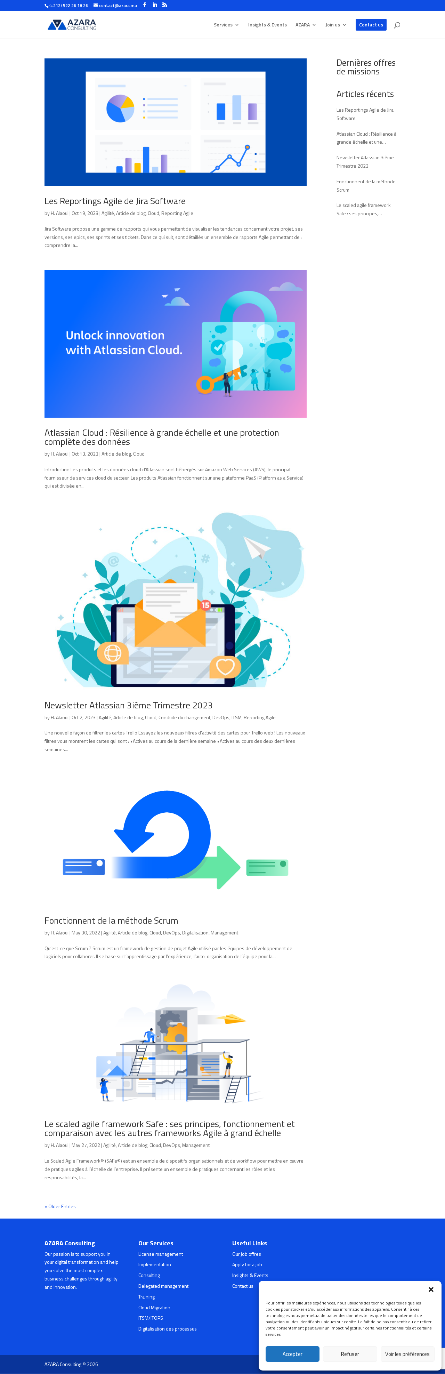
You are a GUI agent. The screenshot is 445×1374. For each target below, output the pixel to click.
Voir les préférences (407, 1354)
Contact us (371, 24)
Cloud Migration (154, 1307)
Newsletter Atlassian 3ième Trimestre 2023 (128, 705)
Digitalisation (195, 932)
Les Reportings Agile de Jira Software (115, 201)
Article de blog (131, 213)
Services (223, 25)
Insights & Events (267, 25)
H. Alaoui (59, 213)
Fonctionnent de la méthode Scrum (111, 920)
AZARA (303, 25)
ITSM (237, 717)
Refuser (350, 1354)
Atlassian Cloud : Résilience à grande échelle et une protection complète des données (161, 437)
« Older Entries (60, 1206)
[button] (431, 1289)
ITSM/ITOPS (150, 1317)
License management (160, 1254)
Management (224, 932)
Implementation (154, 1264)
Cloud (153, 213)
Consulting (149, 1275)
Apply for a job (247, 1264)
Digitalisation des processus (167, 1328)
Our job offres (246, 1254)
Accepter (292, 1354)
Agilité (108, 213)
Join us (332, 25)
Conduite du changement (184, 717)
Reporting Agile (177, 213)
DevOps (220, 717)
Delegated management (163, 1285)
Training (146, 1296)
